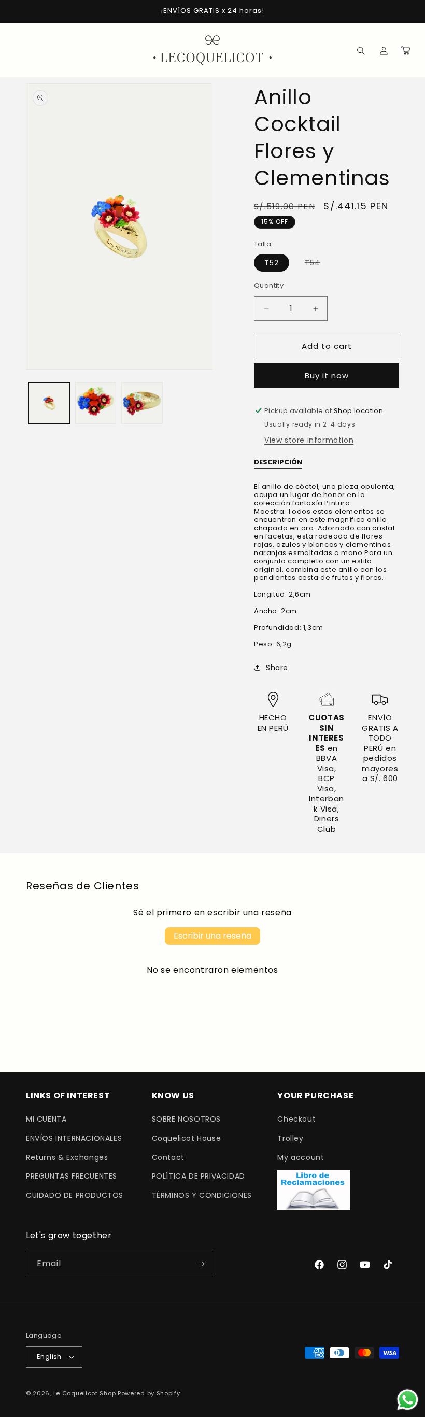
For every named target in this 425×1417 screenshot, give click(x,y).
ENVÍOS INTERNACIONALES (74, 1138)
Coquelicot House (186, 1138)
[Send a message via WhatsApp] (407, 1399)
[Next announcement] (404, 11)
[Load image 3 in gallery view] (142, 403)
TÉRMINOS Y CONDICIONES (202, 1195)
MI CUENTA (46, 1119)
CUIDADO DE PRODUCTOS (74, 1195)
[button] (353, 50)
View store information (308, 440)
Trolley (290, 1138)
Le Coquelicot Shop (84, 1393)
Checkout (296, 1119)
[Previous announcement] (20, 11)
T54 (318, 264)
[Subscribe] (200, 1264)
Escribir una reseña (212, 936)
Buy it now (327, 375)
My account (300, 1157)
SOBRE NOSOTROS (186, 1119)
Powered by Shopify (149, 1393)
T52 (271, 263)
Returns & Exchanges (67, 1157)
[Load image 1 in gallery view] (49, 403)
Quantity (269, 285)
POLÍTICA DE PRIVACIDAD (198, 1176)
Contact (168, 1157)
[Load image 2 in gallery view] (96, 403)
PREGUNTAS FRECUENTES (71, 1176)
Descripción (278, 462)
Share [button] (277, 667)
